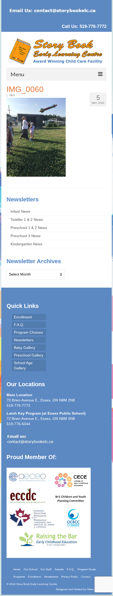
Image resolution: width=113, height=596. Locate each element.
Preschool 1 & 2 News (29, 228)
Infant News (20, 211)
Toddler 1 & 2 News (27, 219)
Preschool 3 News (25, 236)
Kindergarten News (26, 244)
